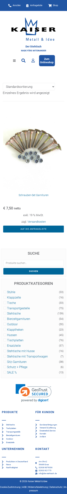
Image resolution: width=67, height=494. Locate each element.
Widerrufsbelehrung (38, 487)
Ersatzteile (14, 345)
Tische (11, 303)
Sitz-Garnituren (17, 362)
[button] (14, 60)
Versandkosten (37, 221)
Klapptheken (15, 329)
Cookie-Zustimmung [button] (10, 487)
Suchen (33, 271)
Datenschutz (56, 487)
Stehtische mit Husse (21, 351)
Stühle (11, 292)
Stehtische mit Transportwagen (27, 356)
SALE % (12, 372)
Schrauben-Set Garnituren (34, 195)
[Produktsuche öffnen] (23, 61)
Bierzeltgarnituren (18, 319)
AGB (24, 487)
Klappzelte (14, 297)
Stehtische (14, 313)
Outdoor (12, 324)
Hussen (12, 335)
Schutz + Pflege (17, 367)
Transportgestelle (18, 308)
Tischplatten (15, 340)
